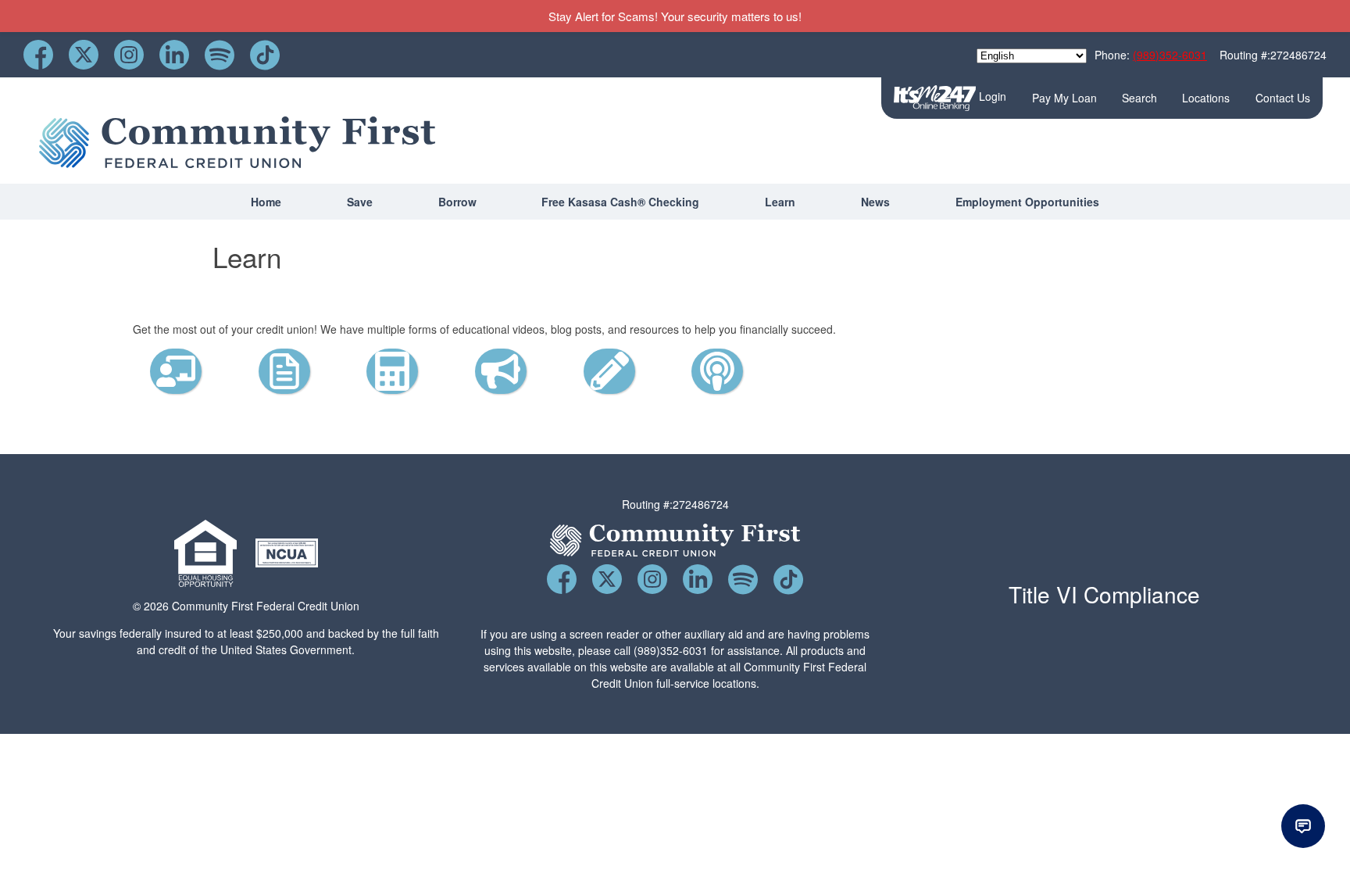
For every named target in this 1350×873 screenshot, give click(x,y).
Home (266, 201)
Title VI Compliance (1104, 594)
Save (360, 201)
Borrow (457, 201)
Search (1139, 98)
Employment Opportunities (1027, 201)
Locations (1206, 98)
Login (991, 96)
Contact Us (1282, 98)
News (875, 201)
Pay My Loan (1064, 98)
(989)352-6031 (1170, 55)
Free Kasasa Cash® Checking (620, 201)
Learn (780, 201)
